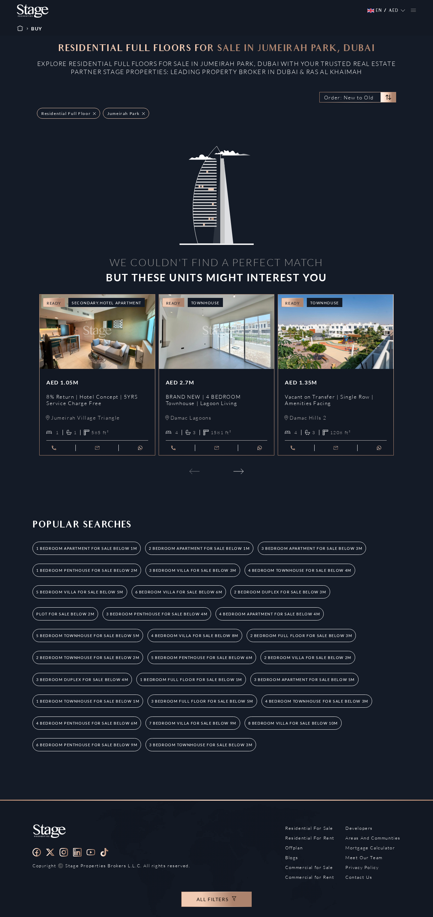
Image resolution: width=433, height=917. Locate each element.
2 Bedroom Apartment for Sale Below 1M (199, 548)
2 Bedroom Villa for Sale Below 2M (307, 657)
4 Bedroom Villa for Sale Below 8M (194, 635)
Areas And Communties (373, 838)
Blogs (291, 857)
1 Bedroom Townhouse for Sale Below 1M (87, 701)
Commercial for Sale (309, 867)
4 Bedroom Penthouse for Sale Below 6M (86, 723)
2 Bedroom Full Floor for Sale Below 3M (301, 635)
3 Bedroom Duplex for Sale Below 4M (82, 679)
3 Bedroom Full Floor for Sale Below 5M (202, 701)
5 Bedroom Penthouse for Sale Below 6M (201, 657)
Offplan (294, 847)
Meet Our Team (364, 857)
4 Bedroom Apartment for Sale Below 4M (269, 614)
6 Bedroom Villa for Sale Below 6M (179, 592)
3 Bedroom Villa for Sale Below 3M (192, 570)
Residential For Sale (309, 828)
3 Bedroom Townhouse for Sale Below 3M (200, 745)
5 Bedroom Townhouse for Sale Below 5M (87, 635)
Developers (359, 828)
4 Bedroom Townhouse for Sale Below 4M (299, 570)
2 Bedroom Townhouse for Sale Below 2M (87, 657)
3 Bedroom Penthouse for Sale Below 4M (156, 614)
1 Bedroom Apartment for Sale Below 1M (86, 548)
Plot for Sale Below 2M (65, 614)
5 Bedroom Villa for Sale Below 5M (79, 592)
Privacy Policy (362, 867)
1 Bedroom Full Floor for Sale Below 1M (191, 679)
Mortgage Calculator (370, 847)
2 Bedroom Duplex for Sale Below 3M (280, 592)
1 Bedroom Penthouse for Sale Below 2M (86, 570)
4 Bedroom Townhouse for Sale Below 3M (316, 701)
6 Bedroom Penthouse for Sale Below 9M (86, 745)
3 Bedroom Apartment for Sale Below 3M (311, 548)
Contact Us (358, 877)
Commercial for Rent (309, 877)
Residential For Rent (310, 838)
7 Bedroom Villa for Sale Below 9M (192, 723)
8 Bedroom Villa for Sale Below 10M (293, 723)
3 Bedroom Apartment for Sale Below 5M (304, 679)
